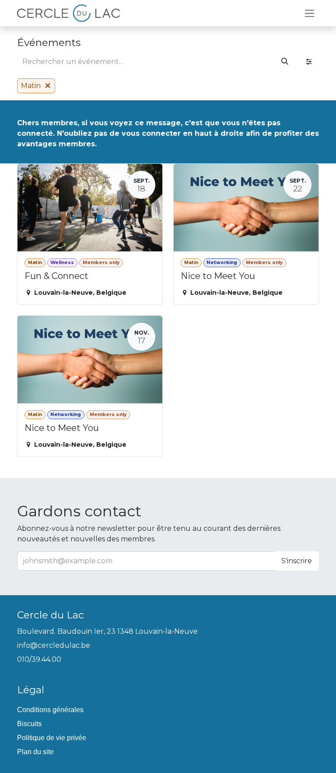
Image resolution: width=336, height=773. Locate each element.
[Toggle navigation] (309, 13)
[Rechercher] (284, 61)
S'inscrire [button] (296, 561)
